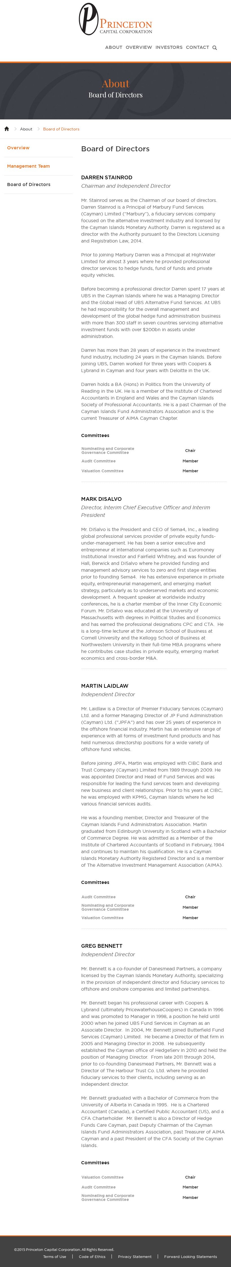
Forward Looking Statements (190, 1256)
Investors (169, 47)
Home (6, 128)
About (113, 47)
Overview (139, 47)
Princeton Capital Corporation (53, 1249)
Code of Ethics (92, 1256)
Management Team (28, 166)
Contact (197, 47)
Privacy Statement (135, 1256)
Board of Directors (61, 129)
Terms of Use (54, 1256)
